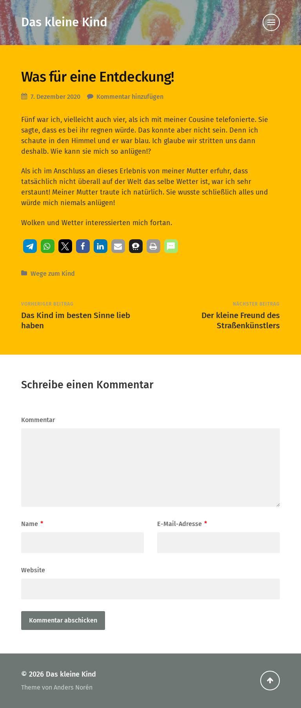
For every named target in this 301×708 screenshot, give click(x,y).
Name (32, 524)
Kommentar (38, 420)
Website (33, 570)
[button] (30, 246)
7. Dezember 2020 (55, 96)
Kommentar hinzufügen (129, 96)
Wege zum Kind (53, 273)
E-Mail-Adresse (182, 524)
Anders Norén (73, 687)
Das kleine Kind (64, 22)
